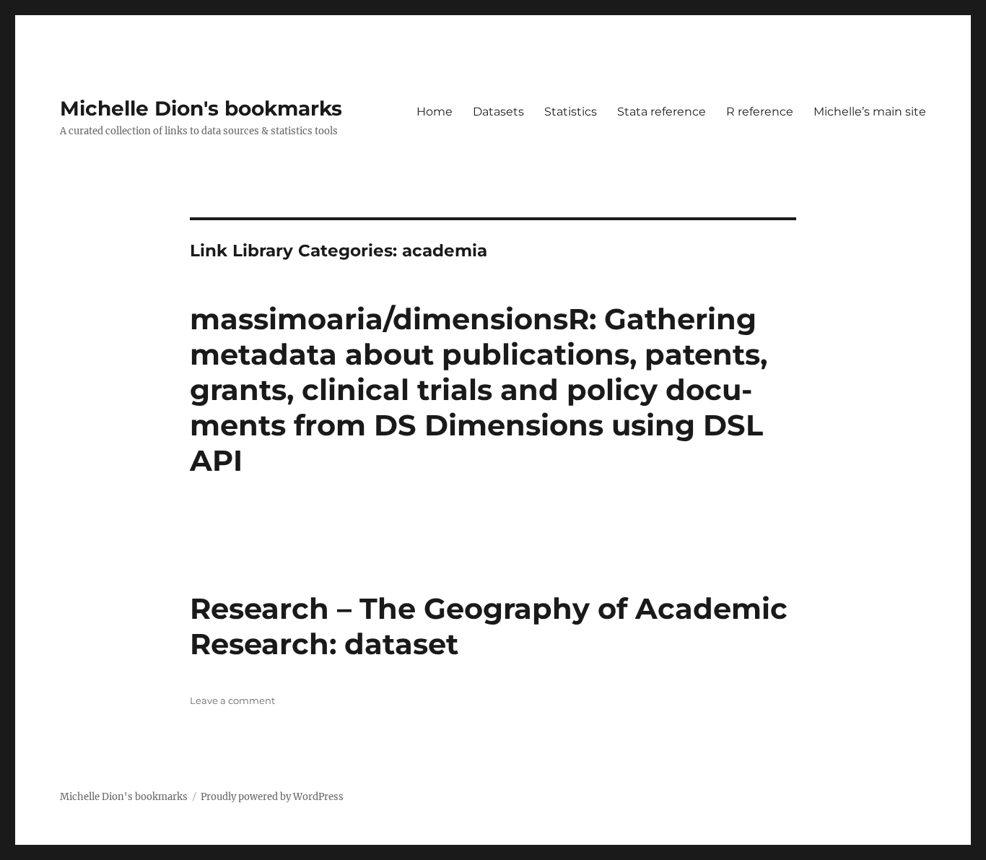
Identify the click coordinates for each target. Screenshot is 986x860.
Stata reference (661, 111)
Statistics (570, 111)
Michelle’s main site (869, 111)
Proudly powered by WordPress (272, 797)
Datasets (498, 111)
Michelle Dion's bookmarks (201, 108)
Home (434, 111)
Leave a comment (232, 700)
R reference (759, 111)
